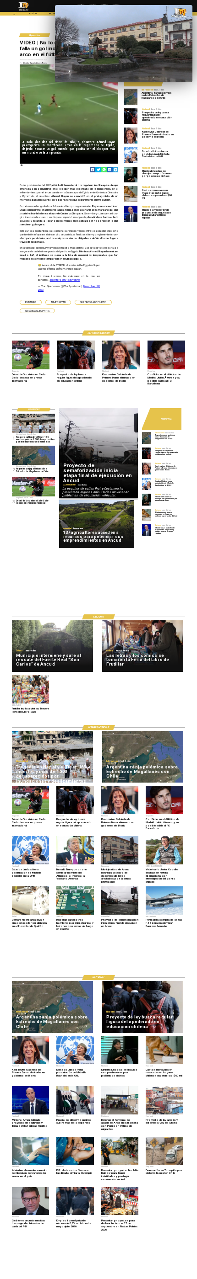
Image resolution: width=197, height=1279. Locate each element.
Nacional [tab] (166, 419)
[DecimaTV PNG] (24, 11)
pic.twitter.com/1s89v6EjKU (65, 279)
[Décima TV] (15, 15)
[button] (31, 302)
